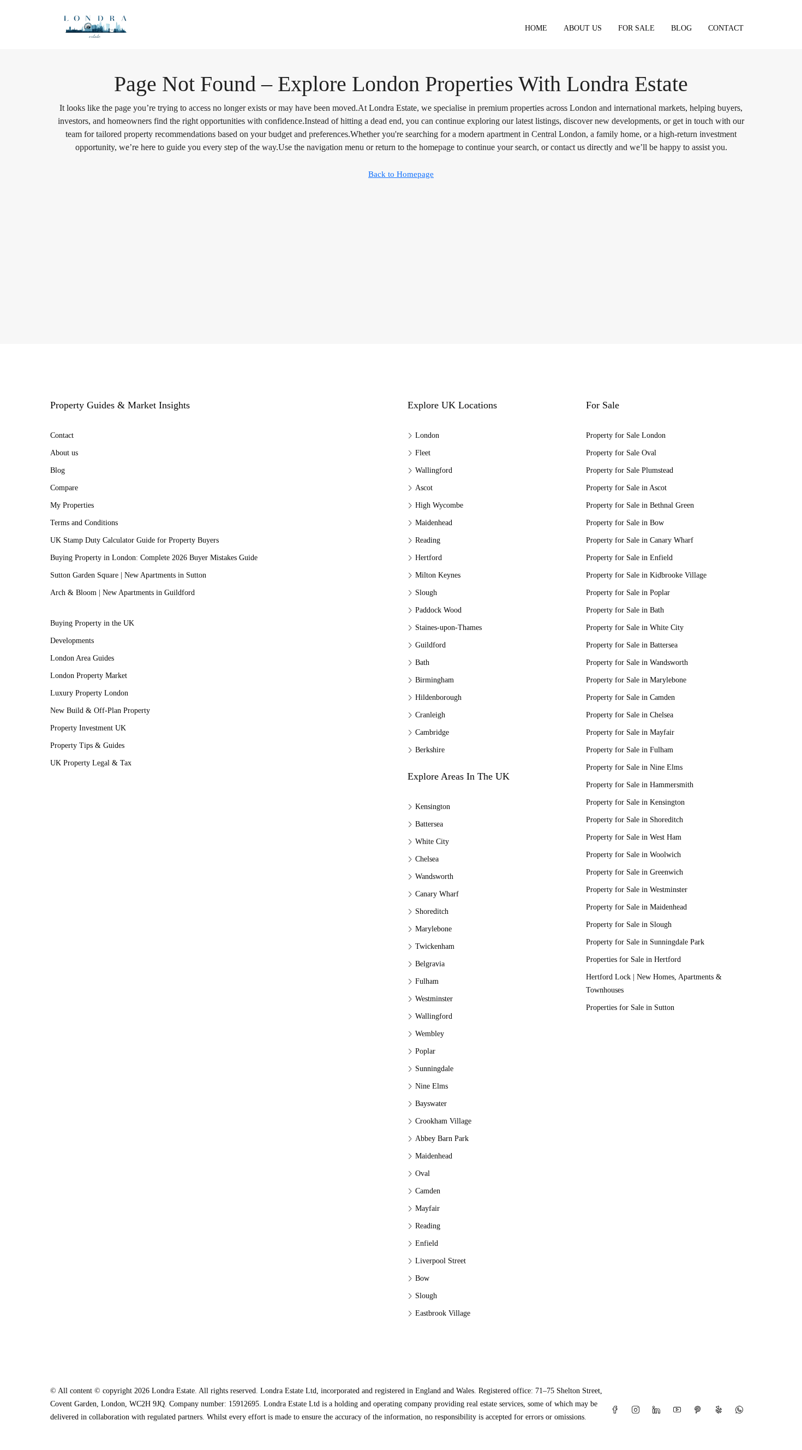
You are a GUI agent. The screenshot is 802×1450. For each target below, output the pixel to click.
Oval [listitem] (422, 1173)
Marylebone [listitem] (433, 929)
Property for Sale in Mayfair (630, 732)
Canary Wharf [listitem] (437, 894)
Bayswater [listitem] (431, 1104)
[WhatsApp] (741, 1410)
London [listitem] (427, 435)
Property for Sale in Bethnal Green (640, 505)
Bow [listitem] (422, 1278)
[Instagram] (638, 1410)
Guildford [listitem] (430, 645)
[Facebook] (617, 1410)
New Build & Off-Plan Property (100, 710)
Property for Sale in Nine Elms (634, 767)
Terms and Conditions (84, 523)
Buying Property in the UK (92, 623)
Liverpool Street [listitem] (440, 1261)
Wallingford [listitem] (433, 470)
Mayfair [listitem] (427, 1208)
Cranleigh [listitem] (430, 715)
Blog (681, 28)
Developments (72, 641)
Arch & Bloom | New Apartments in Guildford (122, 593)
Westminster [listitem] (434, 999)
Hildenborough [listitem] (438, 697)
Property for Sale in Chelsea (629, 715)
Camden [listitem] (427, 1191)
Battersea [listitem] (429, 824)
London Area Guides (82, 658)
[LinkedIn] (659, 1410)
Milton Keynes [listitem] (437, 575)
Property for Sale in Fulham (629, 750)
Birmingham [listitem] (434, 680)
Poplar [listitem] (425, 1051)
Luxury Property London (89, 693)
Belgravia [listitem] (430, 964)
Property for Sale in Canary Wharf (639, 540)
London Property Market (88, 675)
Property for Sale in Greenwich (634, 872)
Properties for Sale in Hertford (633, 959)
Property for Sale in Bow (625, 523)
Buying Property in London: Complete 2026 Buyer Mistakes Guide (154, 558)
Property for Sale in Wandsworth (637, 662)
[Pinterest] (700, 1410)
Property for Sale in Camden (630, 697)
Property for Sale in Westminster (636, 890)
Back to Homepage (401, 174)
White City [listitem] (432, 841)
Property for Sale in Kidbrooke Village (646, 575)
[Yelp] (721, 1410)
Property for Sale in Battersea (632, 645)
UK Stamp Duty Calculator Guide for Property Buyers (134, 540)
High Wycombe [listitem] (439, 505)
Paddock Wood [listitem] (438, 610)
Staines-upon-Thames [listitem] (448, 627)
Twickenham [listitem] (434, 946)
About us (583, 28)
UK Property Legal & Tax (90, 763)
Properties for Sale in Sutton (630, 1007)
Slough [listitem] (426, 593)
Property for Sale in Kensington (635, 802)
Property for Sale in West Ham (633, 837)
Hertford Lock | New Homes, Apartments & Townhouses (654, 983)
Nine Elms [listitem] (431, 1086)
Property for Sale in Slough (629, 924)
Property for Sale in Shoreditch (634, 820)
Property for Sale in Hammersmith (639, 785)
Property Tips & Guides (87, 745)
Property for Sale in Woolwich (633, 855)
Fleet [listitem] (422, 453)
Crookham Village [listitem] (443, 1121)
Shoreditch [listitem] (431, 911)
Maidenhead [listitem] (433, 523)
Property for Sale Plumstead (629, 470)
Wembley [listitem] (429, 1034)
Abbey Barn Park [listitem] (442, 1138)
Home (536, 28)
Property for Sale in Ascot (626, 488)
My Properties (72, 505)
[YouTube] (679, 1410)
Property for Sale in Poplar (628, 593)
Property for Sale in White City (635, 627)
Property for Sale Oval (621, 453)
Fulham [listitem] (427, 981)
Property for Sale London (626, 435)
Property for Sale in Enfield (629, 558)
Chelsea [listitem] (427, 859)
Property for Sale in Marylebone (636, 680)
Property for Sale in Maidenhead (636, 907)
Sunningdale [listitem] (434, 1069)
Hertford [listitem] (428, 558)
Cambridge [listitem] (432, 732)
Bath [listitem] (422, 662)
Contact (726, 28)
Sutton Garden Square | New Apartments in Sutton (128, 575)
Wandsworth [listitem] (434, 876)
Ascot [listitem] (424, 488)
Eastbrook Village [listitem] (442, 1313)
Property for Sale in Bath (625, 610)
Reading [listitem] (427, 540)
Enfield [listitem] (426, 1243)
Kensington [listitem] (432, 807)
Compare (64, 488)
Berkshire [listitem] (430, 750)
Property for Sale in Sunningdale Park (645, 942)
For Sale (636, 28)
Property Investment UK (88, 728)
